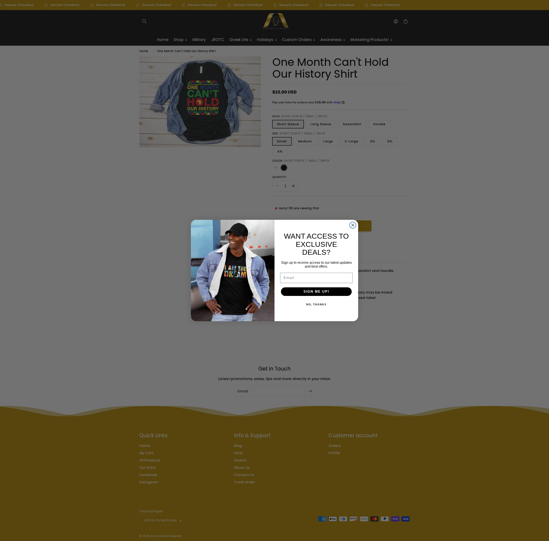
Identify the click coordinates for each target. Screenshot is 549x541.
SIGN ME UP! (316, 291)
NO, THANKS (316, 304)
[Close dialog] (353, 225)
